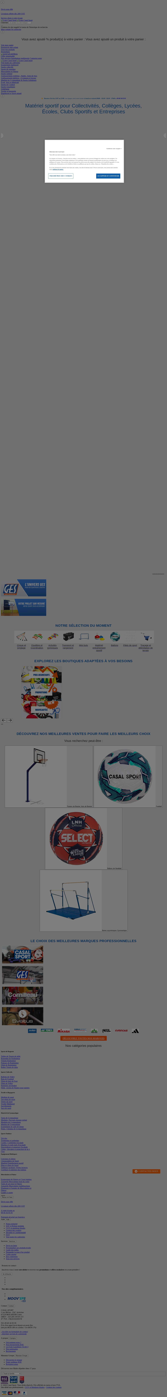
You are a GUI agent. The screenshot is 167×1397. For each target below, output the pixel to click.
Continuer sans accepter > (114, 148)
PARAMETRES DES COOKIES (61, 176)
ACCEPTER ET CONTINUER (108, 176)
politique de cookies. (58, 169)
